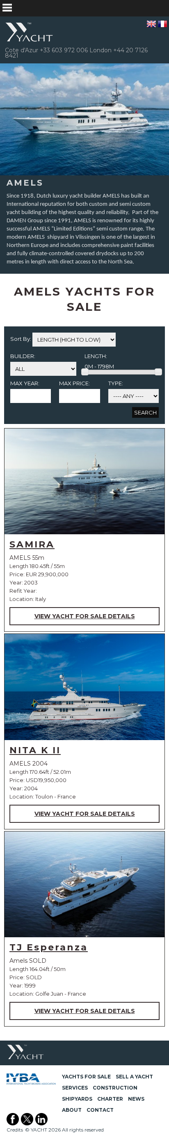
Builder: (22, 356)
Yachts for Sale (86, 1076)
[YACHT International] (29, 32)
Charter (110, 1099)
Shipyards (77, 1099)
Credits (15, 1130)
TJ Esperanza (48, 947)
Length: (95, 356)
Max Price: (74, 383)
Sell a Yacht (134, 1076)
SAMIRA (32, 544)
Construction (115, 1088)
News (136, 1099)
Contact (100, 1110)
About (72, 1110)
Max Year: (24, 383)
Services (75, 1088)
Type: (115, 383)
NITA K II (35, 750)
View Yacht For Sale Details (84, 616)
